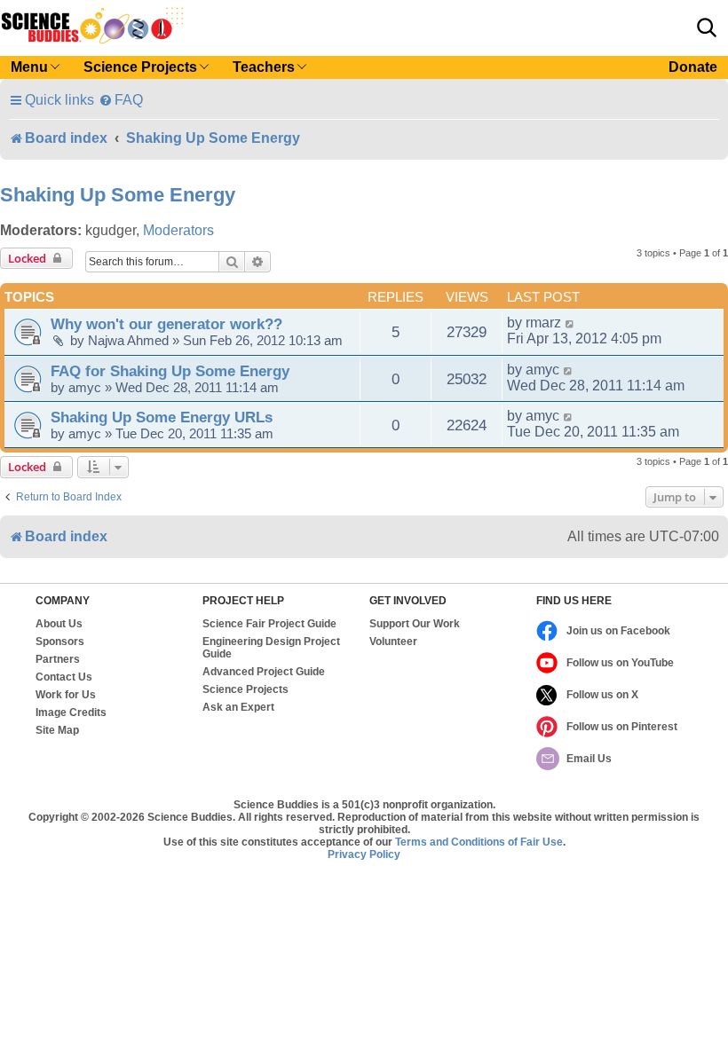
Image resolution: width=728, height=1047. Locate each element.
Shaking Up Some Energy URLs (162, 417)
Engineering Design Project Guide (271, 647)
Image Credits (71, 712)
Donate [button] (693, 67)
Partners (58, 659)
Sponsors (60, 641)
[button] (706, 27)
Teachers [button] (264, 67)
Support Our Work (414, 624)
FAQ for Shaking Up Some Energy (170, 371)
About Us (59, 624)
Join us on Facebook (618, 631)
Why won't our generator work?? (166, 324)
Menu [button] (29, 67)
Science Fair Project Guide (269, 624)
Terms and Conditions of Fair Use (479, 842)
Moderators (178, 230)
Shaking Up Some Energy (117, 195)
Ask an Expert (238, 707)
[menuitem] (121, 99)
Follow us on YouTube (620, 663)
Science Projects (245, 689)
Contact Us (64, 677)
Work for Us (66, 695)
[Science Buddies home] (92, 25)
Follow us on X (602, 695)
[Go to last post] (570, 323)
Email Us (589, 758)
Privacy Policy (364, 854)
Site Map (57, 730)
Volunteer (393, 641)
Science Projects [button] (140, 67)
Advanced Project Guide (263, 671)
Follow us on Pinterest (621, 726)
